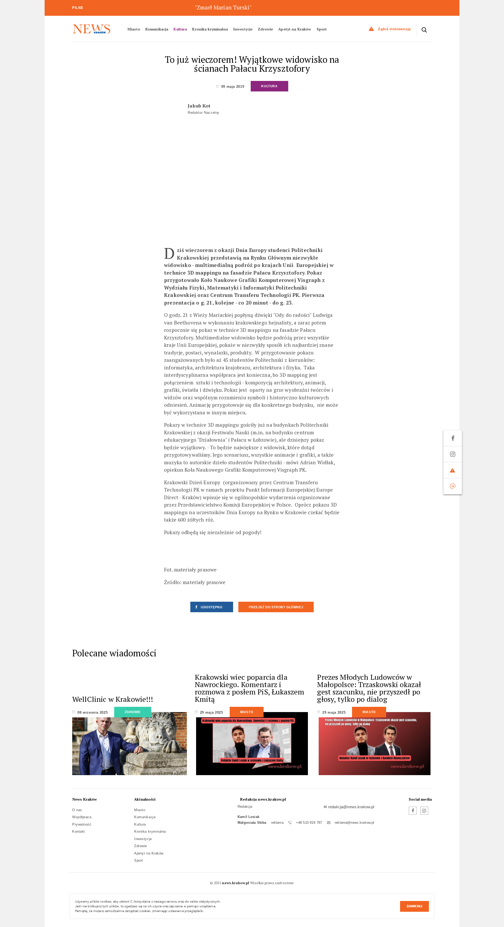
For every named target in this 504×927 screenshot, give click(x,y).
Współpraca (81, 817)
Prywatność (81, 824)
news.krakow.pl (235, 882)
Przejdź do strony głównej (276, 607)
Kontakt (78, 831)
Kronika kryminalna (210, 28)
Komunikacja (157, 28)
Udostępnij (212, 607)
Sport (322, 28)
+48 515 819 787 (309, 823)
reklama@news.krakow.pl (354, 823)
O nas (77, 810)
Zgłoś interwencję (394, 29)
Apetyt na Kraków (294, 28)
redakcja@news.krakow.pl (351, 807)
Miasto (133, 28)
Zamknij (414, 906)
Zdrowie (265, 28)
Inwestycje (243, 28)
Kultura (180, 28)
